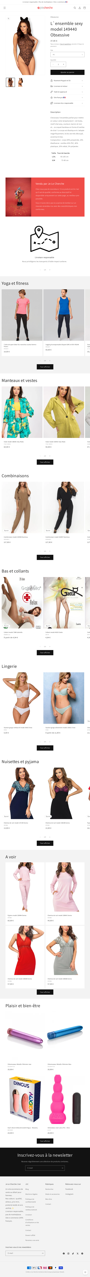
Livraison (28, 1215)
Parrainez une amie (32, 1240)
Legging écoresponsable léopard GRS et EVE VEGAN (62, 345)
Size (51, 50)
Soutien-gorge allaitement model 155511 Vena (60, 728)
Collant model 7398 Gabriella (13, 632)
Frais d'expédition (65, 44)
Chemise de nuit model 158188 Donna (58, 823)
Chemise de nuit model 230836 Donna (60, 979)
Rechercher (49, 1189)
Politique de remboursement (31, 1208)
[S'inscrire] (62, 1168)
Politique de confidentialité (30, 1200)
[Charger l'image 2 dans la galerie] (20, 82)
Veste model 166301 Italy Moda (14, 442)
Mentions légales (31, 1194)
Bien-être (48, 1199)
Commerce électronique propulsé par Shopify (51, 1272)
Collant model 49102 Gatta (54, 632)
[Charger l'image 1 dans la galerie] (10, 82)
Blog (27, 1189)
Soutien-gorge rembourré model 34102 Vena (18, 728)
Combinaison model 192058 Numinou (16, 537)
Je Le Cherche (34, 1272)
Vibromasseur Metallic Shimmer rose (19, 1064)
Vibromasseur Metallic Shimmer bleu (59, 1064)
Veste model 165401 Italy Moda (55, 442)
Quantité (53, 60)
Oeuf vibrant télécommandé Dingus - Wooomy (23, 1128)
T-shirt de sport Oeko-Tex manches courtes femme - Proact (20, 345)
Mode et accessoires (52, 1194)
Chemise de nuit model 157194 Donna (16, 823)
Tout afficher (45, 367)
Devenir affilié (30, 1235)
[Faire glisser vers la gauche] (40, 269)
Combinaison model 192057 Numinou (58, 537)
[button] (4, 7)
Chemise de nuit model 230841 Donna (60, 915)
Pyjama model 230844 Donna (17, 915)
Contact (28, 1230)
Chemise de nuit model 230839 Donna (20, 979)
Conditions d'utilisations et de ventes (32, 1222)
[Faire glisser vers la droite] (49, 269)
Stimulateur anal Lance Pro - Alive (59, 1128)
